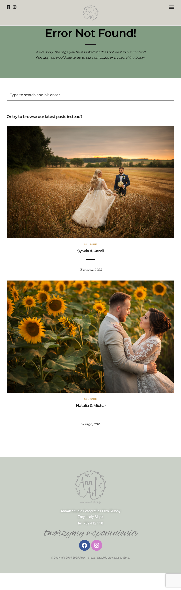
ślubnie (90, 244)
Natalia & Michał (90, 405)
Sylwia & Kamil (90, 251)
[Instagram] (14, 7)
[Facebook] (8, 7)
